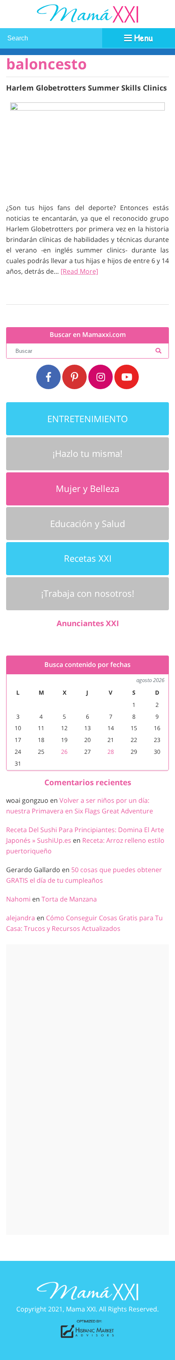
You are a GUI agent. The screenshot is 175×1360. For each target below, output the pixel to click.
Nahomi (18, 899)
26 (64, 751)
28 (110, 751)
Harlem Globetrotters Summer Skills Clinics (86, 87)
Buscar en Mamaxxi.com (88, 335)
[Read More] (79, 271)
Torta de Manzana (69, 899)
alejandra (20, 917)
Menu (142, 37)
